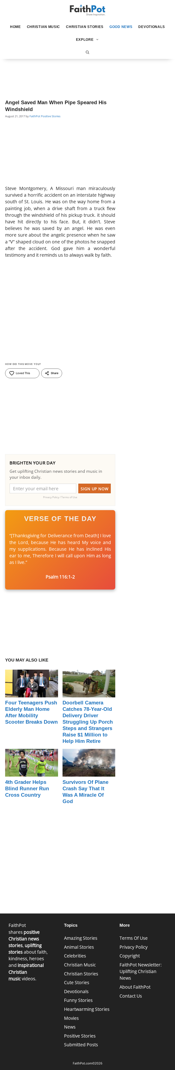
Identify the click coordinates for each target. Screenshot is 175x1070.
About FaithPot (135, 987)
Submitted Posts (81, 1045)
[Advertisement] (87, 72)
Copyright (130, 956)
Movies (71, 1018)
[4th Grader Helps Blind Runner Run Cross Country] (31, 773)
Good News (120, 27)
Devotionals (151, 27)
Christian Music (43, 27)
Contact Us (131, 996)
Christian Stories (85, 27)
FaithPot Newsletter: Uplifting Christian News (141, 971)
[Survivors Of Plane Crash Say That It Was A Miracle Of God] (89, 773)
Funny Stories (78, 1000)
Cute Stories (76, 982)
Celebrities (75, 956)
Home (15, 27)
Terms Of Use (134, 938)
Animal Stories (79, 947)
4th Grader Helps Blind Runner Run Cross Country (27, 788)
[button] (87, 52)
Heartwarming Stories (86, 1009)
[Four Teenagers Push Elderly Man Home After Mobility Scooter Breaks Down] (31, 694)
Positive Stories (50, 116)
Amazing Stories (80, 938)
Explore (85, 39)
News (70, 1027)
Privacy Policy (134, 947)
